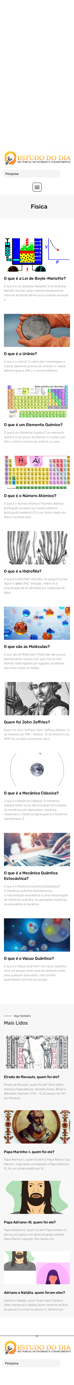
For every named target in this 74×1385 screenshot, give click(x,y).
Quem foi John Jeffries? (27, 722)
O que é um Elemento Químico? (33, 424)
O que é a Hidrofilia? (22, 571)
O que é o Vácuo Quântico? (29, 958)
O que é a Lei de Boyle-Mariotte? (35, 278)
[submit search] (67, 174)
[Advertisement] (37, 37)
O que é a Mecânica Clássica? (31, 793)
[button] (37, 187)
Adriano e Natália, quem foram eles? (34, 1292)
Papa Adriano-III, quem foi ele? (30, 1222)
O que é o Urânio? (20, 353)
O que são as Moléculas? (27, 646)
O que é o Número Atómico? (30, 495)
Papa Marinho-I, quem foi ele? (29, 1152)
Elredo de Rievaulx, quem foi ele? (31, 1077)
